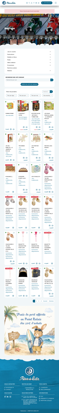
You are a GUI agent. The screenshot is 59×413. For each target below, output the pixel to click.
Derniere (51, 301)
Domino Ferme (10, 113)
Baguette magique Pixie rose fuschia (35, 246)
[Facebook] (5, 397)
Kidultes (9, 70)
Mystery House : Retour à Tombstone (36, 115)
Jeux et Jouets (11, 51)
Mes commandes (45, 389)
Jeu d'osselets (36, 176)
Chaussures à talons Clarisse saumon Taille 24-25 (48, 212)
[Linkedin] (7, 397)
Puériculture (10, 54)
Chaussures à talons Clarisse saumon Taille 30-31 (10, 248)
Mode (9, 60)
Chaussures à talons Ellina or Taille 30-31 (36, 210)
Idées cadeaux (11, 62)
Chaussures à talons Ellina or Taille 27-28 (23, 210)
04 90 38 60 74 (10, 387)
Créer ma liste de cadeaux (29, 84)
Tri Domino (22, 145)
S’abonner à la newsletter (29, 388)
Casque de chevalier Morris (21, 281)
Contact (8, 389)
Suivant (45, 301)
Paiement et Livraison (47, 398)
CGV (42, 396)
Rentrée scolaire (12, 68)
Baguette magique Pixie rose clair (22, 246)
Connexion (44, 387)
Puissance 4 (9, 176)
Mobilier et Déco (12, 57)
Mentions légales (46, 400)
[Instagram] (10, 397)
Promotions (10, 65)
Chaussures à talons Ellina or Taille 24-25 (48, 281)
